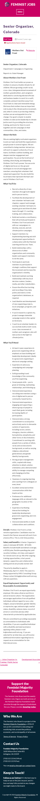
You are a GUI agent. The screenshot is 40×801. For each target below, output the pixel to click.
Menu (20, 12)
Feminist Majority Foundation (25, 795)
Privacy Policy (22, 736)
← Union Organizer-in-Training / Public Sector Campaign (9, 662)
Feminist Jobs (23, 4)
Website (31, 50)
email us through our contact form (22, 765)
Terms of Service (9, 736)
